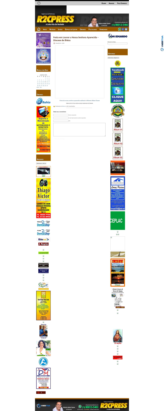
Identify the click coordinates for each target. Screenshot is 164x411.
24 (49, 83)
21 (43, 83)
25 (37, 85)
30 (47, 85)
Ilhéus (63, 106)
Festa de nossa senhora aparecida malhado (72, 100)
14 (43, 82)
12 (39, 82)
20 (41, 83)
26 (39, 85)
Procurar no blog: (112, 42)
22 (45, 83)
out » (41, 87)
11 (37, 82)
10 (49, 80)
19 (39, 83)
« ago (37, 87)
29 (45, 85)
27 (41, 85)
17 (49, 82)
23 (47, 83)
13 (41, 82)
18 (37, 83)
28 (43, 85)
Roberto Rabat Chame (93, 100)
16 (47, 82)
